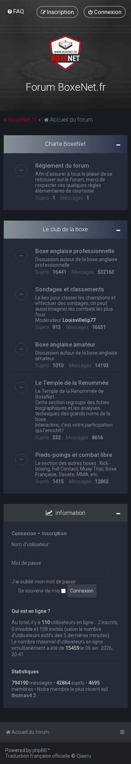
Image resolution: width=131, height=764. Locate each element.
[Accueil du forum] (65, 52)
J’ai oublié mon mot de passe (44, 581)
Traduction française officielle (37, 756)
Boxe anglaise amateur (65, 344)
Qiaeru (84, 756)
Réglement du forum (62, 165)
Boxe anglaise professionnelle (74, 250)
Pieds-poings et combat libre (73, 454)
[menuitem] (15, 11)
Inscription (54, 533)
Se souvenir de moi (39, 591)
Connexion (24, 533)
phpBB (39, 750)
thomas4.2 (24, 695)
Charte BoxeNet (65, 143)
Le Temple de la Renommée (71, 382)
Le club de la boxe (65, 229)
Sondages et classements (69, 289)
